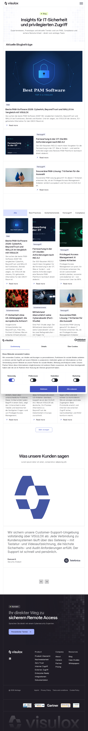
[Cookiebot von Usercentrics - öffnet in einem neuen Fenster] (76, 340)
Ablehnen (43, 389)
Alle (15, 213)
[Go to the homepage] (15, 652)
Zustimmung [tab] (15, 346)
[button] (81, 3)
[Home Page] (11, 3)
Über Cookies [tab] (73, 346)
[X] (10, 658)
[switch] (33, 380)
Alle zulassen (72, 389)
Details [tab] (44, 346)
